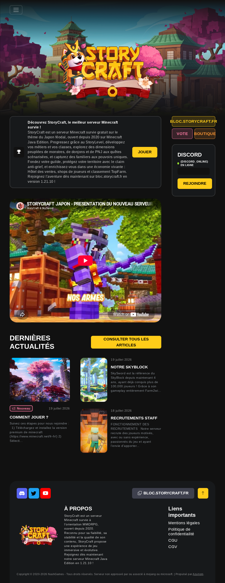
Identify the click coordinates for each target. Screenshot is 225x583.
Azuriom (198, 574)
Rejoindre (194, 183)
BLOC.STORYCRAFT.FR (193, 121)
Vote (182, 134)
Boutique (204, 134)
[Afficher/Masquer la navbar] (16, 10)
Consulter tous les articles (126, 342)
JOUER (145, 152)
